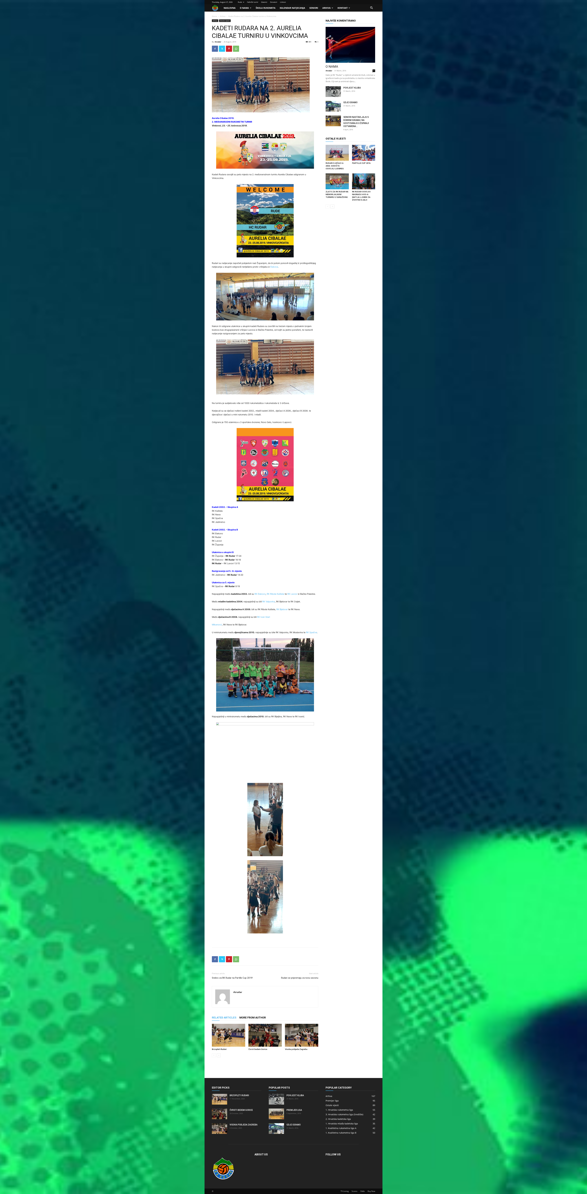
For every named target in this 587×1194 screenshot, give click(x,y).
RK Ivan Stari (263, 617)
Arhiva (326, 7)
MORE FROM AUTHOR (252, 1017)
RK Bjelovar (282, 609)
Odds (362, 1191)
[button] (371, 8)
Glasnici (264, 2)
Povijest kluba (352, 88)
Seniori (313, 7)
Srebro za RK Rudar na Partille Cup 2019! (232, 977)
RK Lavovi (292, 594)
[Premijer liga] (276, 1114)
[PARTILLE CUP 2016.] (363, 153)
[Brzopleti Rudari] (228, 1035)
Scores (354, 1191)
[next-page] (219, 1055)
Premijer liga (294, 1110)
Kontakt (343, 7)
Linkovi (283, 2)
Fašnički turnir (252, 2)
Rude (240, 2)
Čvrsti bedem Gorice (257, 1049)
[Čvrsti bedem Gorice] (265, 1035)
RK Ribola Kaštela (275, 594)
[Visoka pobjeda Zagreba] (301, 1035)
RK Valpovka (268, 601)
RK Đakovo (260, 594)
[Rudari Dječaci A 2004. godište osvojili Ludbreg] (337, 153)
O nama (244, 7)
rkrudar (218, 42)
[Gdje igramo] (333, 106)
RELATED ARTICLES (224, 1017)
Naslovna (230, 7)
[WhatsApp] (236, 49)
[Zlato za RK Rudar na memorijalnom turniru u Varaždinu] (337, 181)
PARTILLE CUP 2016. (361, 163)
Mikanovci (217, 624)
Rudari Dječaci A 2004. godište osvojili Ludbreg (335, 166)
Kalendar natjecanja (292, 7)
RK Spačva (311, 632)
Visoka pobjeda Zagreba (296, 1049)
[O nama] (350, 45)
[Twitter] (222, 49)
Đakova (274, 266)
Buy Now (371, 1191)
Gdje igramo (350, 102)
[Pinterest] (229, 49)
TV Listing (345, 1191)
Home (214, 16)
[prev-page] (214, 1055)
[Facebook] (215, 49)
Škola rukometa (265, 7)
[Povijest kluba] (333, 91)
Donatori (273, 2)
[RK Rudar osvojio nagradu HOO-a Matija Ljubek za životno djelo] (363, 181)
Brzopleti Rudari (219, 1049)
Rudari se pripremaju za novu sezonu (299, 977)
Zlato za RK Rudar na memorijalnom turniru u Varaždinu (337, 194)
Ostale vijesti (225, 21)
